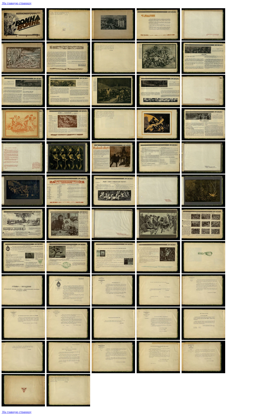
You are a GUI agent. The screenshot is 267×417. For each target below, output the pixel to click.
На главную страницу (16, 3)
